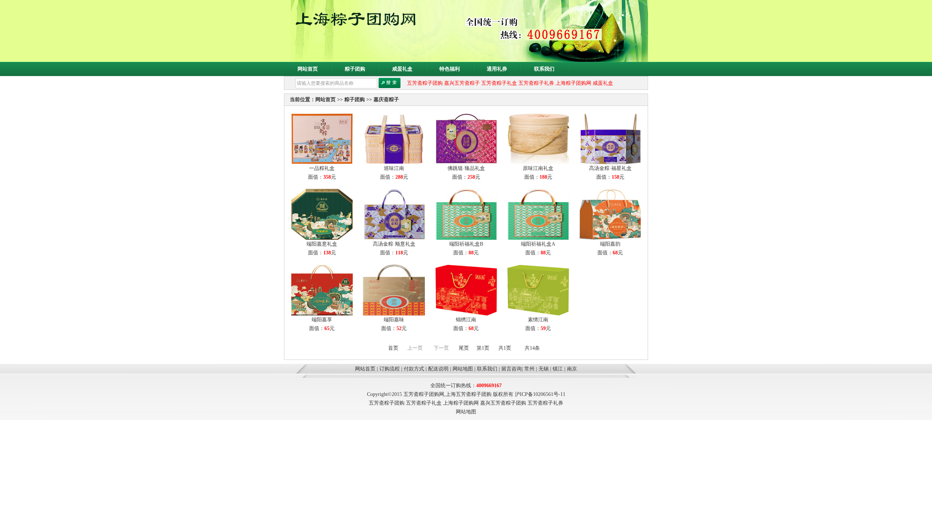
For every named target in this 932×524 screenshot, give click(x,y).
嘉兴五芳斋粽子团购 (503, 403)
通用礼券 (497, 69)
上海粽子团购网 (573, 83)
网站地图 (463, 369)
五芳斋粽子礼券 (536, 83)
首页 (393, 348)
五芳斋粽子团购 (425, 83)
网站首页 (307, 69)
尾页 (464, 348)
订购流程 (389, 369)
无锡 (543, 369)
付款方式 (414, 369)
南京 (572, 369)
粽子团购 (355, 69)
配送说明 (438, 369)
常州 (529, 369)
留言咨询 (511, 369)
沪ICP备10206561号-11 (540, 394)
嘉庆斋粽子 (386, 99)
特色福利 (449, 69)
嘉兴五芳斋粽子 (462, 83)
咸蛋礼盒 (402, 69)
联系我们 (544, 69)
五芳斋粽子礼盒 (499, 83)
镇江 (558, 369)
